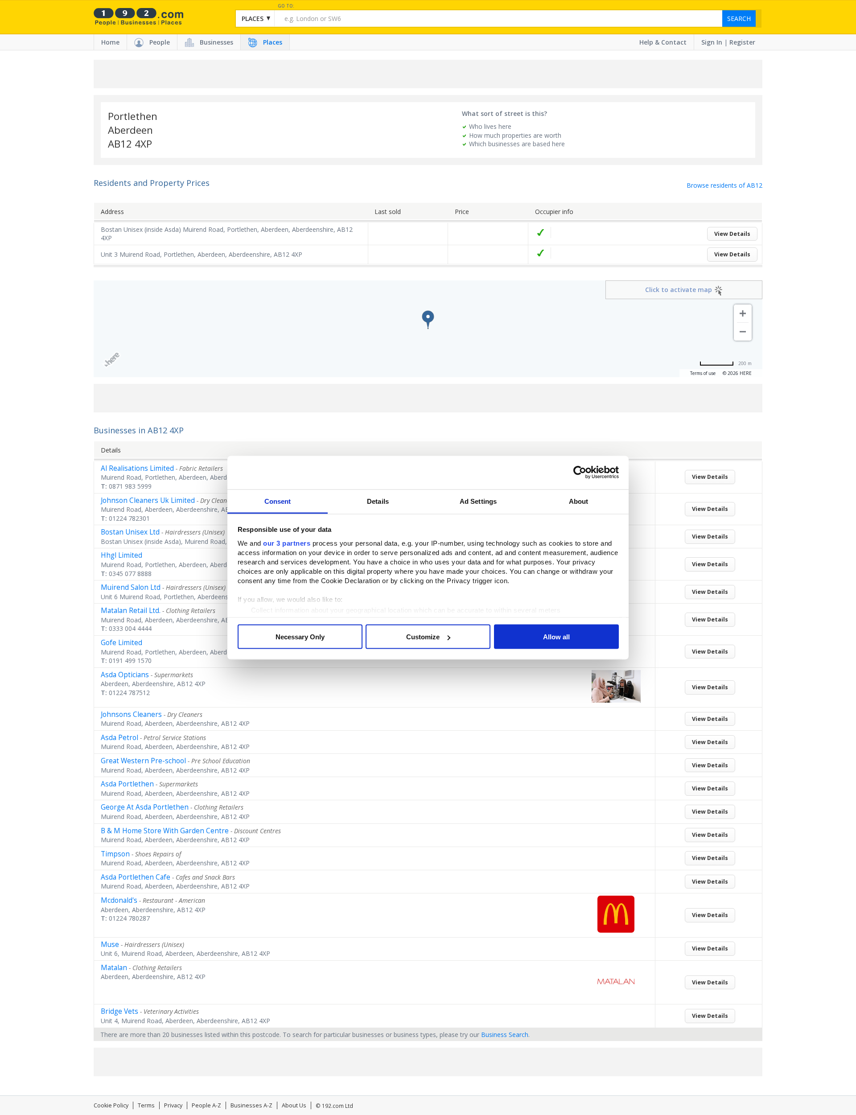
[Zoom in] (743, 313)
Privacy (173, 1105)
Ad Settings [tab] (478, 501)
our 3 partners (286, 543)
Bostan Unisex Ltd (130, 532)
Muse (110, 944)
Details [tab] (378, 501)
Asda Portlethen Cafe (135, 877)
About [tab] (578, 501)
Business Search (504, 1034)
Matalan (114, 967)
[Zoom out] (743, 332)
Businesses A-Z (251, 1105)
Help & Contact (663, 42)
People (159, 42)
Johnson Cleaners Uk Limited (148, 500)
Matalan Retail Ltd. (130, 610)
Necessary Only (300, 637)
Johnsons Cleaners (131, 714)
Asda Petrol (119, 737)
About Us (294, 1105)
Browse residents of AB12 (724, 185)
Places (272, 42)
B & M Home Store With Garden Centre (165, 830)
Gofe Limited (121, 642)
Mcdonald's (119, 900)
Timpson (115, 854)
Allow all (556, 637)
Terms (146, 1105)
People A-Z (206, 1105)
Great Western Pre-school (143, 760)
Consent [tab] (277, 501)
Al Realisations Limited (137, 468)
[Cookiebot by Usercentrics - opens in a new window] (580, 472)
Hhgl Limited (121, 555)
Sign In (711, 42)
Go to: (286, 6)
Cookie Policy (111, 1105)
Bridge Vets (119, 1011)
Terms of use (703, 373)
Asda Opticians (125, 674)
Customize (423, 637)
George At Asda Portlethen (145, 807)
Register (742, 42)
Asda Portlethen (127, 784)
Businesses (216, 42)
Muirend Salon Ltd (130, 587)
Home (110, 42)
